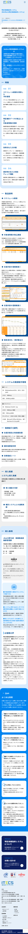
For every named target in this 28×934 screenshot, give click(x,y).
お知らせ (15, 915)
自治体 (15, 909)
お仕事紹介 (5, 916)
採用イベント (5, 921)
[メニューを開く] (24, 2)
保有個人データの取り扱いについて (9, 932)
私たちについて (6, 909)
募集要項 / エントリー (7, 922)
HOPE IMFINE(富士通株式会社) (12, 510)
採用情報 (4, 913)
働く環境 (4, 919)
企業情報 (4, 911)
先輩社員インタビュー (7, 917)
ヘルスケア (16, 912)
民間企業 (16, 911)
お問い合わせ (5, 925)
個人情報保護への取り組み (7, 931)
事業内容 (15, 907)
